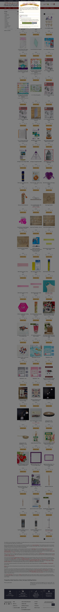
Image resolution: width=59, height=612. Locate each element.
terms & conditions (29, 21)
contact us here (21, 27)
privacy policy (35, 21)
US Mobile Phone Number (23, 15)
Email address (21, 12)
